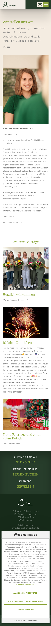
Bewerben (25, 486)
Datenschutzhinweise (25, 620)
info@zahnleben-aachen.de (25, 528)
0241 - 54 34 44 (25, 462)
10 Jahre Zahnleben (26, 350)
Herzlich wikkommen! (26, 274)
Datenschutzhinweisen (25, 585)
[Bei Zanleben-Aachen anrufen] (40, 4)
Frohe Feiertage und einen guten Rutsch (26, 422)
